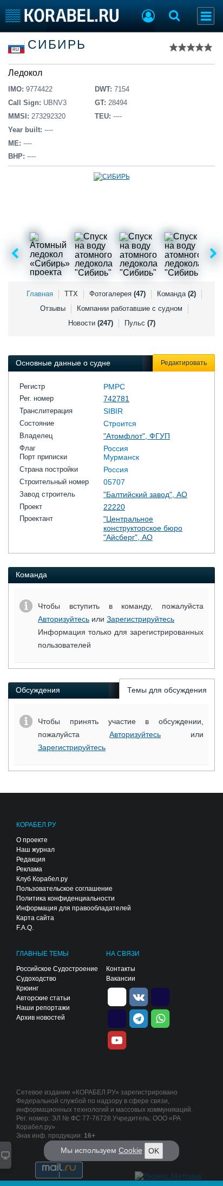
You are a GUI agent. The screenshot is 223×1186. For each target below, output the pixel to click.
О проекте (32, 840)
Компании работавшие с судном (129, 308)
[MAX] (117, 1018)
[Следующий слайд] (213, 254)
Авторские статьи (43, 998)
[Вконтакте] (138, 996)
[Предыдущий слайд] (15, 254)
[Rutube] (160, 996)
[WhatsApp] (160, 1018)
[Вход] (148, 17)
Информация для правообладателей (73, 908)
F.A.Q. (25, 927)
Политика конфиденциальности (65, 898)
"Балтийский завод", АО (145, 494)
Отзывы (52, 308)
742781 (116, 398)
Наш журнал (35, 849)
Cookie (130, 1150)
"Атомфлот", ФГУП (136, 436)
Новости (90, 323)
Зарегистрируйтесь (140, 619)
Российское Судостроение (57, 969)
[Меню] (205, 16)
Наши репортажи (43, 1008)
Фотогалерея (117, 294)
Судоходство (36, 978)
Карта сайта (35, 918)
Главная (40, 294)
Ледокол (25, 72)
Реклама (29, 869)
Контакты (120, 969)
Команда (176, 294)
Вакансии (120, 978)
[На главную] (62, 15)
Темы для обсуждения (167, 690)
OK (153, 1150)
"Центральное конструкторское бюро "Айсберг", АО (142, 528)
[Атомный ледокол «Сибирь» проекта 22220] (51, 254)
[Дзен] (117, 996)
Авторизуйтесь (63, 619)
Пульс (139, 323)
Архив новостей (40, 1017)
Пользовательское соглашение (64, 888)
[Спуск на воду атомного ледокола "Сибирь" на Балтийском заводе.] (96, 254)
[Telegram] (138, 1018)
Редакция (30, 859)
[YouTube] (117, 1039)
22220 (114, 507)
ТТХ (71, 294)
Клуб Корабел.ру (42, 879)
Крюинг (27, 988)
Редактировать (184, 363)
